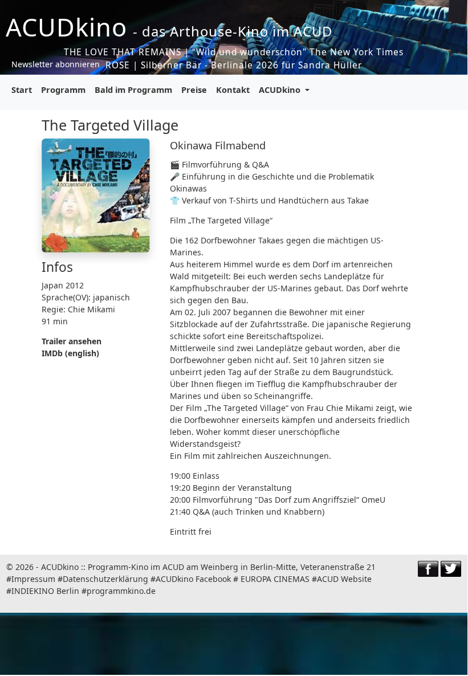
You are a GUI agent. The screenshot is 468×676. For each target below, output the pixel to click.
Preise (194, 89)
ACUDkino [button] (281, 89)
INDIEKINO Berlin (45, 590)
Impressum (33, 578)
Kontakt (233, 89)
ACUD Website (344, 578)
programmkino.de (121, 590)
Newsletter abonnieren (55, 64)
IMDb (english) (70, 353)
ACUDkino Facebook (193, 578)
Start (21, 89)
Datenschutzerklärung (105, 578)
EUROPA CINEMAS (275, 578)
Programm (63, 89)
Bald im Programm (133, 89)
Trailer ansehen (71, 341)
